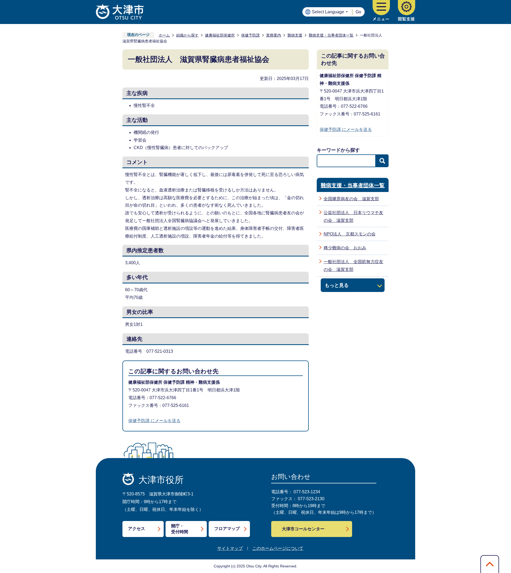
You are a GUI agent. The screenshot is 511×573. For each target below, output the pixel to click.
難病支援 (294, 35)
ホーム (164, 35)
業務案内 (273, 35)
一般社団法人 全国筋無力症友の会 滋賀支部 (353, 265)
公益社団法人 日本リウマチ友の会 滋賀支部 (353, 216)
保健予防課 (250, 35)
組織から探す (187, 35)
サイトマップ (230, 548)
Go (358, 12)
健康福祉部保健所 (220, 35)
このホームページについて (277, 548)
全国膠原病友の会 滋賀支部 (351, 199)
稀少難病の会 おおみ (345, 248)
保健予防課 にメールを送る (154, 420)
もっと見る (337, 285)
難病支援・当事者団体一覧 (331, 35)
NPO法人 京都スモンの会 (350, 234)
